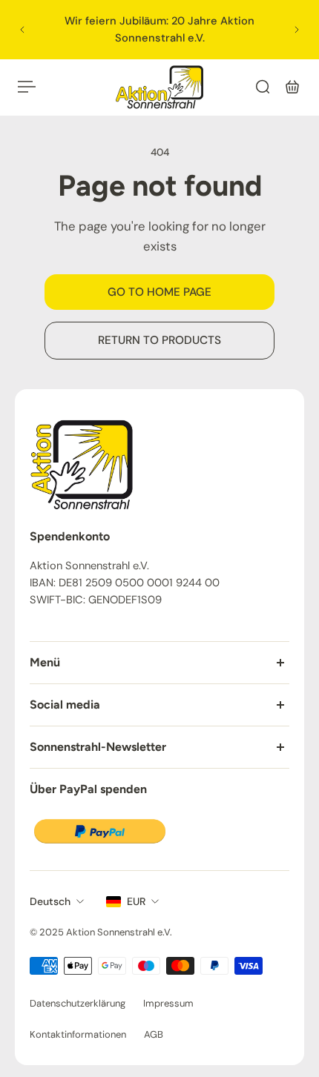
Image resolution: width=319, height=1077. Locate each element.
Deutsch (50, 901)
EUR (136, 901)
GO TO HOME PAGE (159, 292)
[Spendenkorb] (292, 86)
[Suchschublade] (262, 86)
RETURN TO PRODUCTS (159, 340)
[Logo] (159, 86)
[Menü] (27, 86)
